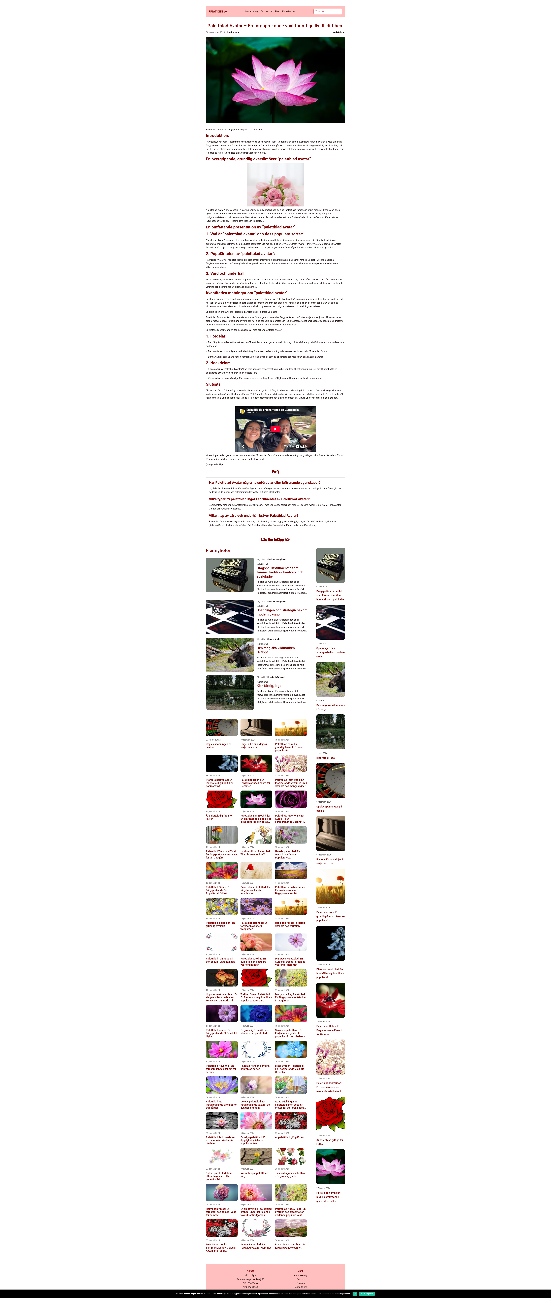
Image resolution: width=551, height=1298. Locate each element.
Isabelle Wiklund (277, 677)
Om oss (264, 11)
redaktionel (339, 32)
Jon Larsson (233, 32)
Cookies (275, 11)
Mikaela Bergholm (277, 559)
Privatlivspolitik (367, 1294)
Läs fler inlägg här (275, 540)
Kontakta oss (288, 11)
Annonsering (251, 11)
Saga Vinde (274, 639)
